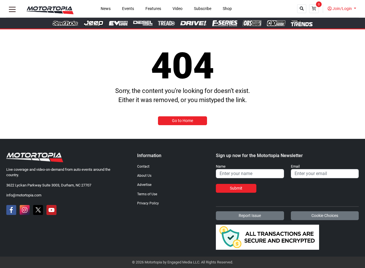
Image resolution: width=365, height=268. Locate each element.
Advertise (144, 185)
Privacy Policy (148, 203)
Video (177, 8)
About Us (144, 176)
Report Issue (250, 215)
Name (221, 166)
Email (295, 166)
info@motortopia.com (23, 195)
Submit (236, 188)
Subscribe (202, 8)
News (106, 8)
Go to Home (182, 120)
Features (153, 8)
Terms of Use (147, 194)
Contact (143, 166)
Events (128, 8)
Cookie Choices (324, 215)
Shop (227, 8)
